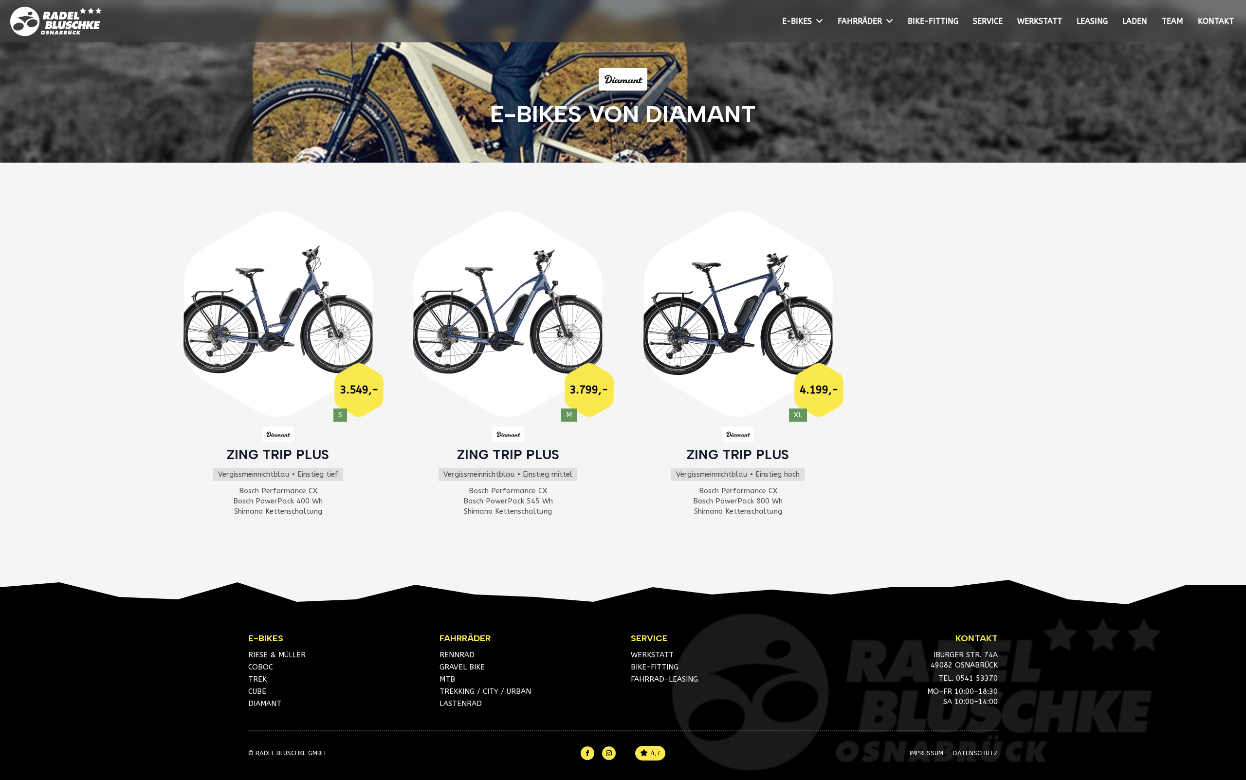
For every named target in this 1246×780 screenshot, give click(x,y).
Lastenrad (461, 703)
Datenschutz (975, 753)
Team (1172, 21)
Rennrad (457, 654)
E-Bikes (797, 21)
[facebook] (587, 753)
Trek (257, 679)
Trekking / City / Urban (485, 691)
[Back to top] (1224, 724)
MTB (447, 679)
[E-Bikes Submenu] (821, 21)
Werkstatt (1039, 21)
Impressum (926, 753)
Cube (257, 691)
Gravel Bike (462, 667)
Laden (1134, 21)
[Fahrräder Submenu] (891, 21)
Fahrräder (860, 21)
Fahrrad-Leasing (664, 679)
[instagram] (609, 753)
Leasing (1092, 21)
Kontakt (1216, 21)
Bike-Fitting (933, 21)
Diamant (264, 703)
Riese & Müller (277, 654)
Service (988, 21)
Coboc (260, 667)
